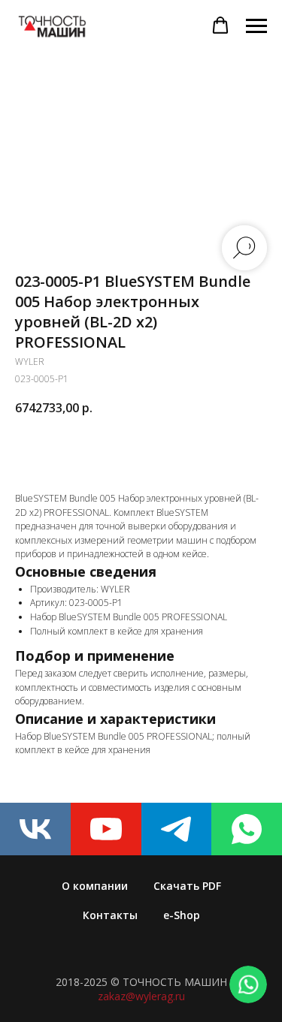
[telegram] (176, 829)
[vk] (35, 829)
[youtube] (106, 829)
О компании (95, 886)
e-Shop (181, 915)
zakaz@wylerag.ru (141, 996)
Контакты (110, 915)
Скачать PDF (187, 886)
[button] (220, 26)
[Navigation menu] (256, 26)
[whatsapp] (246, 829)
